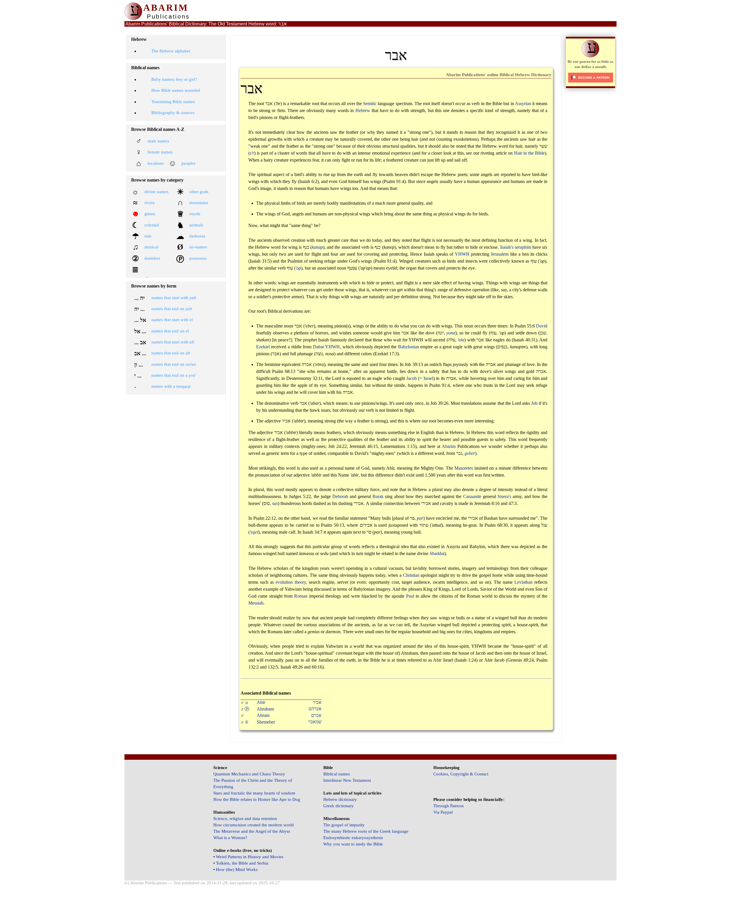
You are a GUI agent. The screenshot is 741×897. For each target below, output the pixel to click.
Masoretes (463, 468)
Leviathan (523, 582)
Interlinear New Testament (347, 780)
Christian (411, 575)
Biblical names (336, 774)
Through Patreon (448, 805)
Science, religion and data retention (245, 818)
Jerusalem (500, 254)
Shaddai (437, 553)
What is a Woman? (230, 837)
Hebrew (362, 110)
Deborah (340, 496)
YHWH (462, 254)
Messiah (255, 603)
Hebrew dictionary (340, 799)
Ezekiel (263, 346)
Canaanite (472, 496)
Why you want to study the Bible (353, 844)
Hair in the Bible (529, 153)
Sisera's (504, 496)
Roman (300, 596)
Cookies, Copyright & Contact (460, 774)
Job (534, 403)
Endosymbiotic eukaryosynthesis (353, 837)
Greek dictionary (338, 805)
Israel (428, 378)
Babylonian (408, 346)
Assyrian (523, 103)
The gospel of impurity (344, 825)
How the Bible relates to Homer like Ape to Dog (256, 799)
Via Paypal (443, 812)
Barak (378, 496)
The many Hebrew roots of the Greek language (365, 831)
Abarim (449, 446)
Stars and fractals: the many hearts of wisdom (254, 793)
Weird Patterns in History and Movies (249, 856)
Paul (410, 596)
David (541, 325)
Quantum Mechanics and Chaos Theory (249, 774)
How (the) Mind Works (237, 869)
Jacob (411, 378)
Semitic (370, 103)
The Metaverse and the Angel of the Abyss (251, 831)
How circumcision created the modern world (253, 825)
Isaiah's (506, 247)
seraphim (523, 247)
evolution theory (291, 582)
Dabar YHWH (326, 346)
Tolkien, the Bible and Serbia (242, 863)
